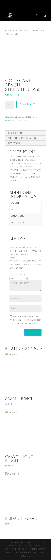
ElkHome (17, 30)
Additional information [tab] (22, 138)
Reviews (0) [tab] (14, 143)
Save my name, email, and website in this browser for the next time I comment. (25, 320)
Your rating (17, 275)
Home (8, 30)
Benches (36, 117)
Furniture (21, 120)
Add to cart (29, 104)
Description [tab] (15, 133)
